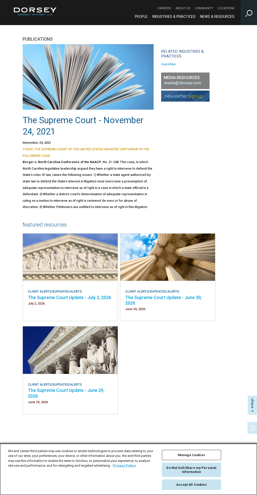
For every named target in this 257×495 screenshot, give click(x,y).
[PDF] (252, 427)
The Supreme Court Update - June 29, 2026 (66, 393)
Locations (226, 8)
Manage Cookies (191, 455)
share (252, 403)
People (141, 17)
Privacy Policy (124, 465)
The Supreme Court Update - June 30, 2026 (163, 300)
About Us (182, 8)
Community (204, 8)
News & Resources (217, 17)
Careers (164, 8)
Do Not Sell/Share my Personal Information (191, 470)
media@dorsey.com (182, 83)
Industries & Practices (174, 17)
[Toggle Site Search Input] (249, 12)
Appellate (168, 64)
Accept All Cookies (191, 484)
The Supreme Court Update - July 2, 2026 (69, 297)
